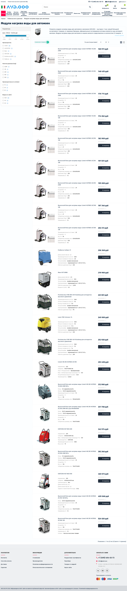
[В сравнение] (39, 49)
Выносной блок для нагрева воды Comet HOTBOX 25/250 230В (77, 72)
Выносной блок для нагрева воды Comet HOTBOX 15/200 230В (77, 50)
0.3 (6, 100)
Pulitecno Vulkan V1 (64, 250)
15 (5, 85)
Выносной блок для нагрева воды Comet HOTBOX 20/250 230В (77, 184)
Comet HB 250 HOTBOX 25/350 (67, 362)
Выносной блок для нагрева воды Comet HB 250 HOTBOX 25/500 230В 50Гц (77, 452)
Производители (37, 561)
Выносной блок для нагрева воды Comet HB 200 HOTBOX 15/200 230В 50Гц (77, 385)
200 (6, 72)
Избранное (105, 7)
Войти (115, 8)
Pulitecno (6, 59)
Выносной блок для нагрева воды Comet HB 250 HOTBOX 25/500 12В (77, 519)
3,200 (6, 66)
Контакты (3, 1)
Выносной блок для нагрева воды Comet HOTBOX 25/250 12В (77, 161)
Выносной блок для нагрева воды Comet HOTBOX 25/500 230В (77, 94)
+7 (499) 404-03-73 (96, 2)
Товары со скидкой (70, 564)
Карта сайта (68, 567)
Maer (5, 51)
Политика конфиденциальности (43, 564)
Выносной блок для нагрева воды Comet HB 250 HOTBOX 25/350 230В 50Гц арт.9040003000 (77, 407)
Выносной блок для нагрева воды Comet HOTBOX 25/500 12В (77, 228)
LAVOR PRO (7, 48)
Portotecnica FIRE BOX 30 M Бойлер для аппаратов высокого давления (75, 295)
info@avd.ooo (112, 2)
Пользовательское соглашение (42, 567)
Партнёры (67, 561)
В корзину (105, 56)
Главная (3, 18)
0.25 (6, 97)
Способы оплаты (6, 561)
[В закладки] (35, 49)
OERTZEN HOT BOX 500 (65, 474)
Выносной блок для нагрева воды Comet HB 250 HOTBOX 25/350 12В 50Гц (77, 497)
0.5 (6, 103)
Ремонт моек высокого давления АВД (18, 1)
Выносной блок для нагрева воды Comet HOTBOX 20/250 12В (77, 139)
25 (5, 90)
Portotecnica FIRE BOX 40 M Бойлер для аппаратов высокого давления (75, 340)
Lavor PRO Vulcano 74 (65, 317)
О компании (36, 557)
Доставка (4, 564)
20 (5, 87)
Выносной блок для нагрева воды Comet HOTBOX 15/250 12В (77, 117)
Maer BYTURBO (63, 272)
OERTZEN (6, 53)
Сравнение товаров (41, 42)
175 (6, 69)
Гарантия (4, 567)
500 (6, 77)
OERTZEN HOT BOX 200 (65, 429)
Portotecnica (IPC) (8, 56)
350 (6, 74)
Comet (6, 45)
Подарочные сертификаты (72, 557)
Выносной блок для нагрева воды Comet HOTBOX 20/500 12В (77, 206)
